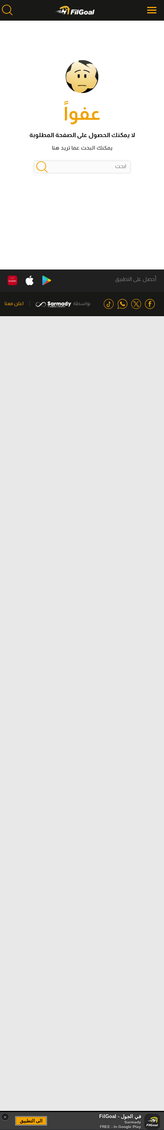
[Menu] (152, 10)
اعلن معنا (14, 303)
